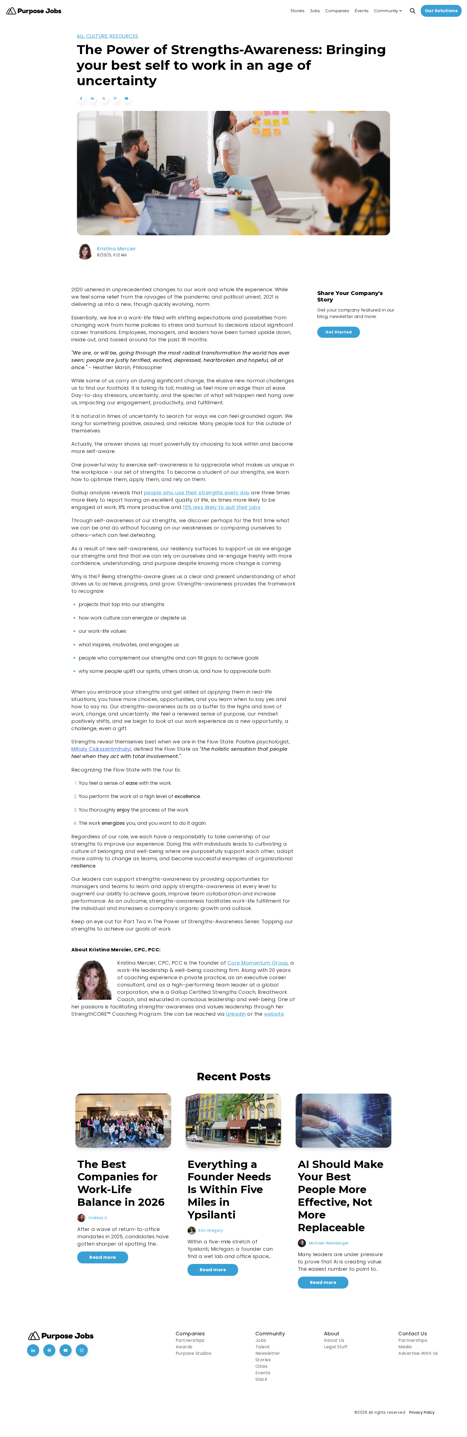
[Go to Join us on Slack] (49, 1350)
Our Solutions (441, 11)
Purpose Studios (194, 1353)
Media (405, 1347)
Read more (102, 1257)
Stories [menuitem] (297, 10)
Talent (262, 1347)
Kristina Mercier (116, 248)
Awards (184, 1347)
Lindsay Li (98, 1217)
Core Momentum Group (258, 962)
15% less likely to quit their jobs (221, 507)
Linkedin (236, 1014)
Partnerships (190, 1340)
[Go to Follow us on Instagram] (82, 1350)
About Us (334, 1340)
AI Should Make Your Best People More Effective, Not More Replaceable (340, 1196)
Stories (263, 1360)
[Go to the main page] (33, 11)
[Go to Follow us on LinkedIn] (33, 1350)
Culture (97, 36)
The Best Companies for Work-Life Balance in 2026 (121, 1183)
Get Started (338, 332)
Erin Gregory (211, 1230)
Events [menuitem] (361, 10)
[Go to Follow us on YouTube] (65, 1350)
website (274, 1014)
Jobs (260, 1340)
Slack (261, 1379)
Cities (261, 1366)
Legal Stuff (336, 1347)
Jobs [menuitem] (315, 10)
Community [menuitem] (386, 10)
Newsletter (267, 1353)
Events (263, 1373)
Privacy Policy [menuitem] (422, 1412)
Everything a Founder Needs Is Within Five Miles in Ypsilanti (229, 1189)
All (80, 36)
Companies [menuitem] (337, 10)
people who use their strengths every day (197, 492)
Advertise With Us (418, 1353)
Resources (123, 36)
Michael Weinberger (329, 1243)
